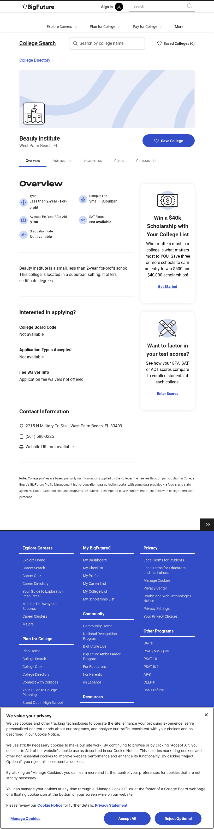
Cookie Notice (49, 805)
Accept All (127, 818)
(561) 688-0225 (40, 436)
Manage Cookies (25, 818)
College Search (37, 43)
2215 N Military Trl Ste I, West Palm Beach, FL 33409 (74, 425)
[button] (182, 22)
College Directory (34, 60)
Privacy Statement (111, 805)
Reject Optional (178, 818)
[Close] (206, 714)
